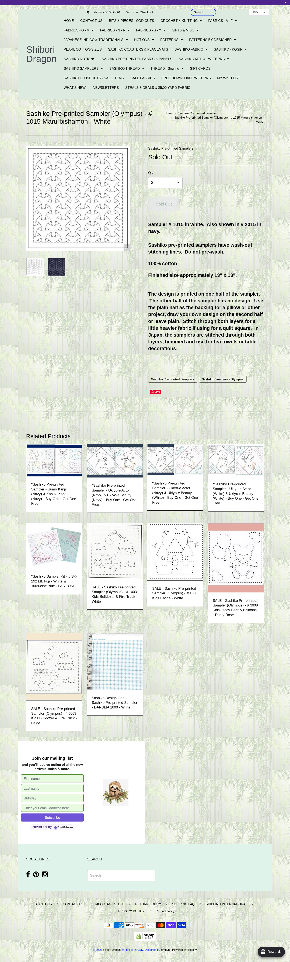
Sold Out (164, 204)
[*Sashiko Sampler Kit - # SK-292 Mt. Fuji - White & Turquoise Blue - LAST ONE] (54, 545)
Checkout (146, 12)
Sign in (130, 12)
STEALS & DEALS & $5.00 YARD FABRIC (157, 87)
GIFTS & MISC (183, 30)
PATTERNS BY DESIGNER (210, 40)
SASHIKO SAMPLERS (81, 68)
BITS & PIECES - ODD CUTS (131, 21)
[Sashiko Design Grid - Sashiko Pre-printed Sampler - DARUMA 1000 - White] (115, 661)
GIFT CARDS (200, 68)
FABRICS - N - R (112, 30)
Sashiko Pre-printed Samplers (170, 148)
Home (169, 113)
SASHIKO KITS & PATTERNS (202, 59)
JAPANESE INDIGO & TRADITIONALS (94, 40)
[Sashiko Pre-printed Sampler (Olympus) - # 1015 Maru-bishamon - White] (35, 267)
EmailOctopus (65, 827)
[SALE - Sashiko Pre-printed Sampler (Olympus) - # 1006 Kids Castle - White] (175, 551)
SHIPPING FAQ (183, 904)
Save (157, 391)
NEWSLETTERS (106, 87)
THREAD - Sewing (165, 68)
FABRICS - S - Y (148, 30)
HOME (69, 21)
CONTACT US (91, 21)
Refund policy (165, 911)
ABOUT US (43, 904)
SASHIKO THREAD (124, 68)
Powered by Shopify (184, 949)
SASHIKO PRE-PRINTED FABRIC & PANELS (137, 59)
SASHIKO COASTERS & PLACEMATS (138, 49)
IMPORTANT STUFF (109, 904)
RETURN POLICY (148, 904)
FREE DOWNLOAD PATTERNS (186, 78)
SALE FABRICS (142, 78)
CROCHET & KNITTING (179, 21)
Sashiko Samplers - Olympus (223, 379)
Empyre (165, 949)
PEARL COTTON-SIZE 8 (83, 49)
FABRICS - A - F (220, 21)
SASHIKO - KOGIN (228, 49)
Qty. (151, 173)
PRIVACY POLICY (131, 911)
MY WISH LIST (228, 78)
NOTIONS (142, 40)
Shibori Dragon (41, 54)
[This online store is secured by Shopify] (145, 936)
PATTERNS (169, 40)
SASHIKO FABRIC (189, 49)
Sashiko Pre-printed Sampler (197, 113)
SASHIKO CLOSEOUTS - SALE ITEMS (94, 78)
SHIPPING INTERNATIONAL (226, 904)
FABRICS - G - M (76, 30)
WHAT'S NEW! (75, 87)
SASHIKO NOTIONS (79, 59)
